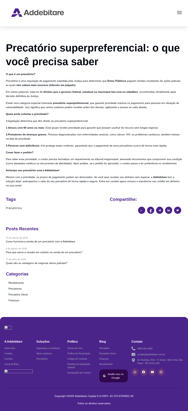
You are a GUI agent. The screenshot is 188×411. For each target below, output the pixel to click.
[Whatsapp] (134, 372)
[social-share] (141, 210)
